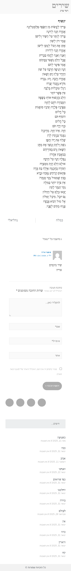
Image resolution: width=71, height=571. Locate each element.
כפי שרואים (59, 479)
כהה (63, 532)
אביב (63, 458)
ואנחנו (62, 469)
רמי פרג (64, 10)
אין (64, 521)
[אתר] (35, 356)
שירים (60, 5)
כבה (63, 448)
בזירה (63, 500)
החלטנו (62, 490)
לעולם (62, 511)
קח (64, 553)
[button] (3, 10)
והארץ (62, 542)
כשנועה (61, 437)
